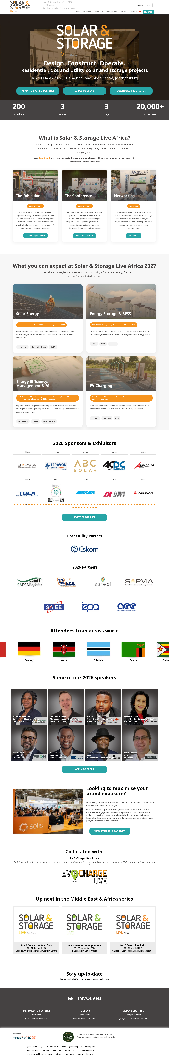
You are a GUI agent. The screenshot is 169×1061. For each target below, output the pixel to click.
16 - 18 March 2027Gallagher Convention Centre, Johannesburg (36, 948)
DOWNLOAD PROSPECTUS (131, 90)
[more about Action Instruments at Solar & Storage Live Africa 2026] (27, 465)
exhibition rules (32, 1050)
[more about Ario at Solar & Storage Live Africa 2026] (85, 465)
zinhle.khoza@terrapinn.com (84, 1018)
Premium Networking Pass (116, 11)
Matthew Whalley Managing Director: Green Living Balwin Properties (64, 718)
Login (148, 5)
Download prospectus (35, 235)
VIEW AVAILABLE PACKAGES (109, 831)
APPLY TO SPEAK (84, 90)
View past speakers (84, 235)
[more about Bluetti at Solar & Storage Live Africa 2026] (143, 493)
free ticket (44, 158)
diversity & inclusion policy (51, 1050)
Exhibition (87, 11)
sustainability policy (71, 1050)
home (78, 11)
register (148, 12)
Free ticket (133, 235)
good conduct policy (34, 1047)
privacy (58, 1054)
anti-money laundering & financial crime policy (78, 1047)
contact (80, 1054)
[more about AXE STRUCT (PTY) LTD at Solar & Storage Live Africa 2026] (114, 493)
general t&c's (69, 1054)
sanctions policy (88, 1050)
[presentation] (83, 957)
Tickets (140, 5)
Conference (98, 11)
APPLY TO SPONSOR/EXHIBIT (38, 90)
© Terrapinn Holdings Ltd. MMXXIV (39, 1054)
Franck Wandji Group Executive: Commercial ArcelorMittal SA (100, 718)
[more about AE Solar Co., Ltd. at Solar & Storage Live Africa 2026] (27, 493)
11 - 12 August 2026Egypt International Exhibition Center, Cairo (84, 948)
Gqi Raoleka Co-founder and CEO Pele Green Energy (59, 755)
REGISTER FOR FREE (84, 517)
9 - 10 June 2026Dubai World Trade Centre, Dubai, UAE (133, 948)
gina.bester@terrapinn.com (36, 1018)
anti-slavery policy (52, 1047)
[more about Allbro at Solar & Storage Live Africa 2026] (56, 465)
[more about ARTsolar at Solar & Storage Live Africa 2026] (85, 493)
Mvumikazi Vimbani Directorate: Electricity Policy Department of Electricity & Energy (28, 718)
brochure (89, 1054)
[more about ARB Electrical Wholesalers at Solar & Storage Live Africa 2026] (56, 493)
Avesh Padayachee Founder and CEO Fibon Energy (21, 755)
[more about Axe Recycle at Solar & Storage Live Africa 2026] (114, 465)
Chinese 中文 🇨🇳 (135, 11)
